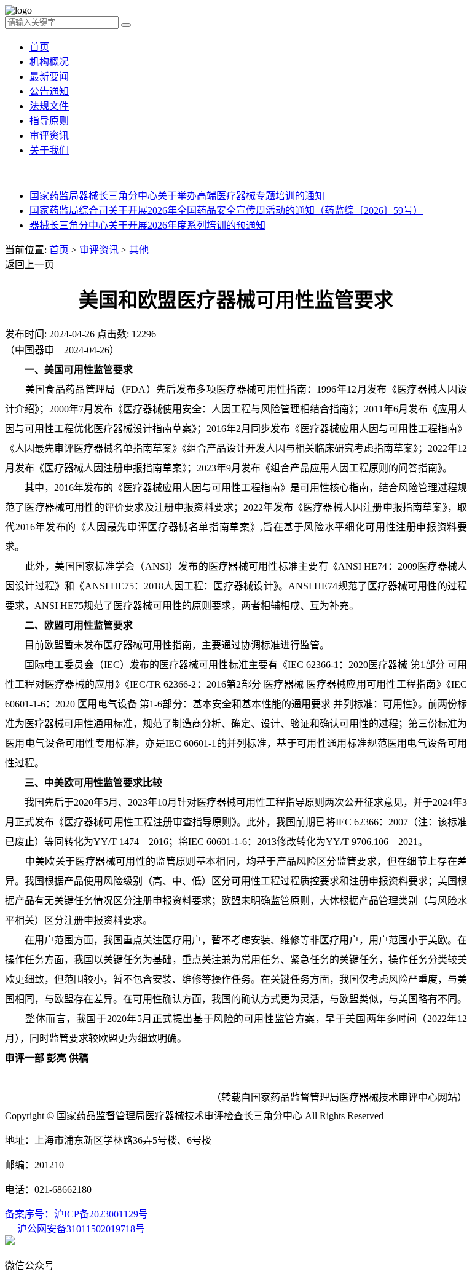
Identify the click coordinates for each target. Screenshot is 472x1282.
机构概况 (49, 62)
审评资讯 (49, 135)
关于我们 (49, 150)
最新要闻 (49, 76)
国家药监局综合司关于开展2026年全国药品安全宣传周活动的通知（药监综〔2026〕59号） (226, 210)
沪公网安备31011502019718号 (81, 1229)
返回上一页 (29, 264)
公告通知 (49, 91)
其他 (139, 250)
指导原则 (49, 121)
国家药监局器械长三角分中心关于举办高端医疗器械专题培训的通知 (177, 196)
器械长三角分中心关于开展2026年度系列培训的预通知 (148, 225)
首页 (39, 47)
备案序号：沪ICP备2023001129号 (76, 1214)
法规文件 (49, 106)
